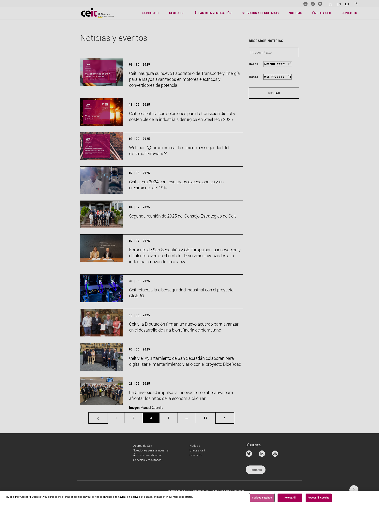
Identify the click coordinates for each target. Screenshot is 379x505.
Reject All (290, 497)
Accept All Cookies (318, 497)
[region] (189, 498)
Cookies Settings (262, 497)
